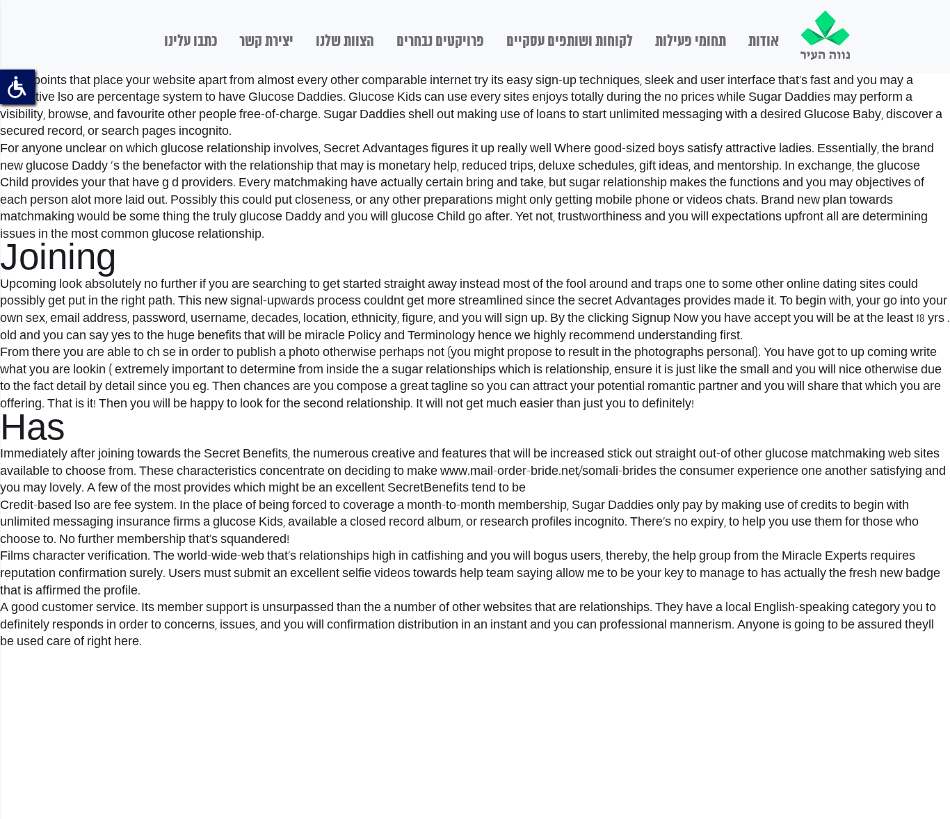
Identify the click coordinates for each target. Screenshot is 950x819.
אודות (763, 42)
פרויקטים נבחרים (440, 42)
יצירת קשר (266, 42)
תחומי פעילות (690, 42)
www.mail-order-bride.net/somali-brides (548, 471)
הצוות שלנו (345, 42)
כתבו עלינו (190, 42)
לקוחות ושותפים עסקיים (569, 42)
